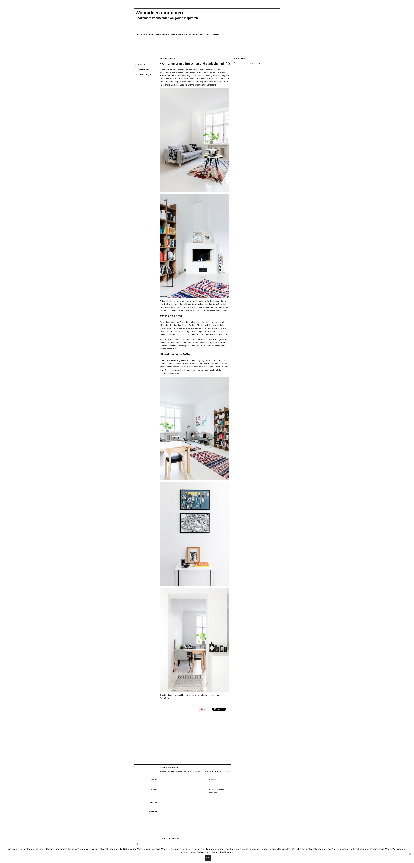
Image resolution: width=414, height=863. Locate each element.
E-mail (154, 790)
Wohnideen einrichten (159, 12)
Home (150, 34)
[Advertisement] (193, 6)
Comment (152, 812)
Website (153, 802)
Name (154, 779)
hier (202, 852)
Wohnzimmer (161, 34)
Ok (208, 858)
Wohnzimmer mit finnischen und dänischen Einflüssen (198, 63)
